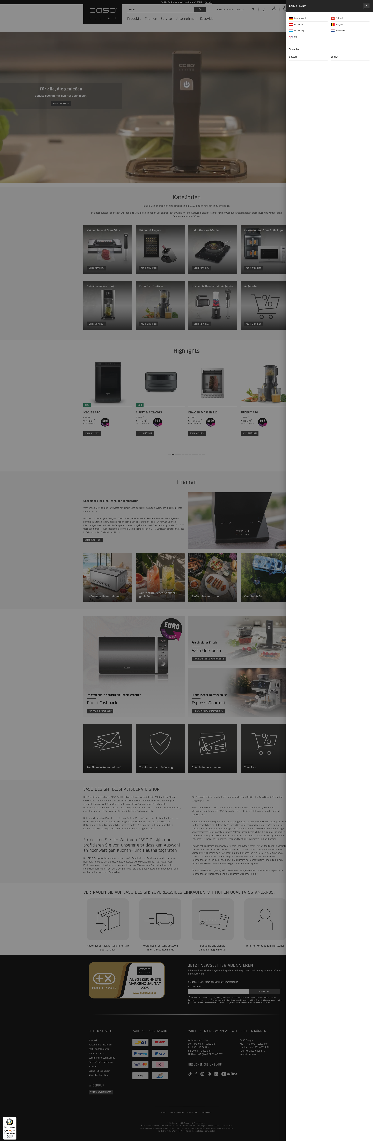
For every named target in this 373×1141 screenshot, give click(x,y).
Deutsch (293, 56)
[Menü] (14, 1118)
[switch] (10, 1136)
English (334, 56)
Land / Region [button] (297, 5)
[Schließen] (367, 5)
